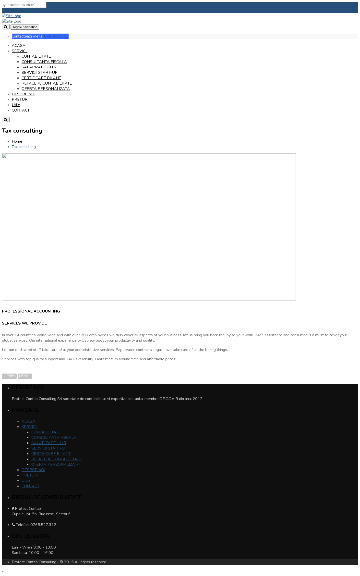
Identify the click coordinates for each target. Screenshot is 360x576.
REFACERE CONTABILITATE (47, 83)
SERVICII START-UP (40, 72)
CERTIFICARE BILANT (41, 78)
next (24, 376)
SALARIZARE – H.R (39, 67)
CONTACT (21, 110)
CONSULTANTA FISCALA (44, 61)
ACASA (18, 45)
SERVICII (19, 51)
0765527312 (56, 36)
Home (17, 141)
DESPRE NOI (23, 94)
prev (10, 376)
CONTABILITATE (36, 56)
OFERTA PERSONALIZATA (46, 88)
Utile (16, 105)
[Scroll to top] (3, 571)
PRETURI (20, 99)
